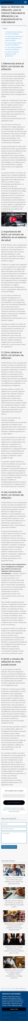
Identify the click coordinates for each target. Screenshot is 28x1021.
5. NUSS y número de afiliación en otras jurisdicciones (12, 54)
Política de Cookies (17, 1005)
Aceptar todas (14, 1009)
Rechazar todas (14, 1017)
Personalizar (14, 1013)
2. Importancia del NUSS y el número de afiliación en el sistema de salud (14, 38)
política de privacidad (9, 810)
